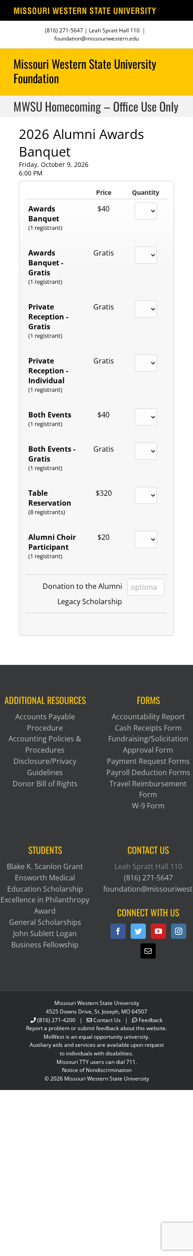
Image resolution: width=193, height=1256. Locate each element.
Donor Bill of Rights (45, 784)
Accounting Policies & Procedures (45, 744)
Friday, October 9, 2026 (53, 164)
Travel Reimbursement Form (148, 789)
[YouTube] (158, 931)
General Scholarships (45, 922)
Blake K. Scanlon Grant (45, 866)
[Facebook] (118, 931)
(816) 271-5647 (64, 30)
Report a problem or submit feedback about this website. (96, 1028)
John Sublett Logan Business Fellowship (45, 939)
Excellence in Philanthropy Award (44, 905)
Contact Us (107, 1020)
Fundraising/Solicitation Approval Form (148, 744)
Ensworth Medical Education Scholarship (45, 883)
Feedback (150, 1020)
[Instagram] (178, 931)
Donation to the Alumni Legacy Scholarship (82, 593)
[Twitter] (138, 931)
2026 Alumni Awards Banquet (81, 142)
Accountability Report (148, 717)
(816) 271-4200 (56, 1020)
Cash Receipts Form (148, 728)
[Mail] (148, 951)
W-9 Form (148, 806)
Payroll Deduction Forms (148, 772)
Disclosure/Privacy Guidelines (44, 766)
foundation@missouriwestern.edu (96, 38)
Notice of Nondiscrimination (97, 1070)
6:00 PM (31, 173)
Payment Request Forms (148, 761)
